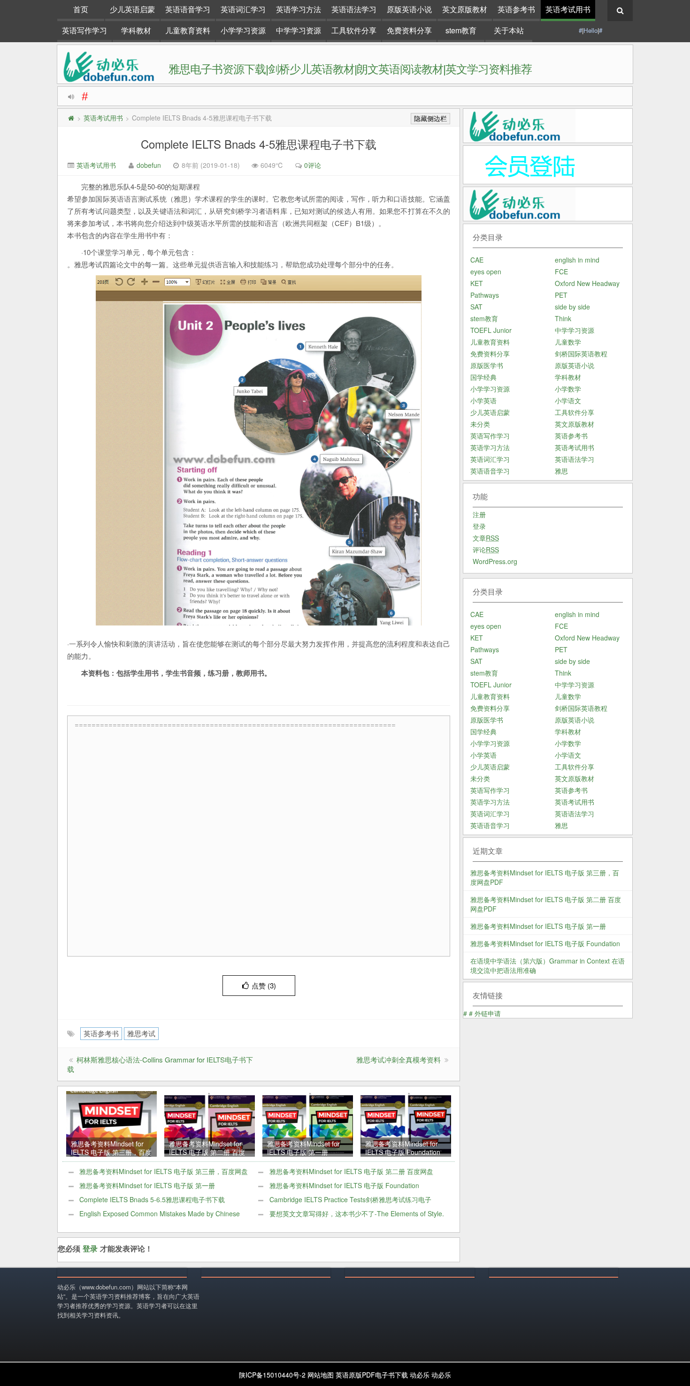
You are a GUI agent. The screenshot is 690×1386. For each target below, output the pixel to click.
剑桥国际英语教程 (581, 353)
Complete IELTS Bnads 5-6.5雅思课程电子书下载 (152, 1199)
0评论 (312, 165)
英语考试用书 (567, 9)
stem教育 (460, 30)
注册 (479, 514)
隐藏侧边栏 (430, 118)
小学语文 (568, 400)
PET (561, 295)
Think (563, 318)
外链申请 (488, 1013)
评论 (486, 549)
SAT (476, 306)
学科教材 (136, 30)
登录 (90, 1248)
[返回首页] (71, 117)
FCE (561, 271)
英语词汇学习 (243, 9)
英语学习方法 (298, 9)
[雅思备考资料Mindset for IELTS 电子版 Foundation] (405, 1123)
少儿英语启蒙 (132, 9)
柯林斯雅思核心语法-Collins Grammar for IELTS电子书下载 (160, 1064)
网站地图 (320, 1374)
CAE (476, 259)
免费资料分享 (409, 30)
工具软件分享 (353, 30)
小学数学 (568, 388)
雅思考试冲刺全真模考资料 (398, 1059)
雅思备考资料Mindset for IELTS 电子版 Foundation (344, 1185)
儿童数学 (568, 341)
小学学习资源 (243, 30)
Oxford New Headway (587, 283)
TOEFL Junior (491, 330)
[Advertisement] (261, 842)
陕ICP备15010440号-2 (272, 1374)
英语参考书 (516, 9)
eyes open (485, 271)
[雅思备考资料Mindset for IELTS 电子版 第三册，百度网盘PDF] (111, 1123)
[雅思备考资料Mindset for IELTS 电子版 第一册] (307, 1123)
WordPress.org (495, 561)
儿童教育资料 (187, 30)
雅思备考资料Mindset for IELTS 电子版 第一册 (147, 1185)
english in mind (577, 259)
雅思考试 (141, 1033)
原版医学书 (486, 365)
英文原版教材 (464, 9)
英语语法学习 (353, 9)
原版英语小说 (409, 9)
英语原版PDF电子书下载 (372, 1374)
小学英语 (483, 400)
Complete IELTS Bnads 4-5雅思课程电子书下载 (258, 144)
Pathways (484, 295)
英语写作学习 (84, 30)
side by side (572, 306)
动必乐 (419, 1374)
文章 (486, 537)
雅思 (561, 470)
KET (476, 283)
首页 (80, 9)
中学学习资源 (298, 30)
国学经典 (483, 377)
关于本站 (509, 30)
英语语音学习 (187, 9)
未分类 (480, 424)
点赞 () (264, 985)
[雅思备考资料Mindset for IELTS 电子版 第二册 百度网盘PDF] (209, 1123)
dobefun (149, 165)
